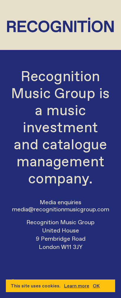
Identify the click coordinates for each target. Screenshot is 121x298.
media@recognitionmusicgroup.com (60, 209)
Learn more (76, 286)
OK (96, 286)
